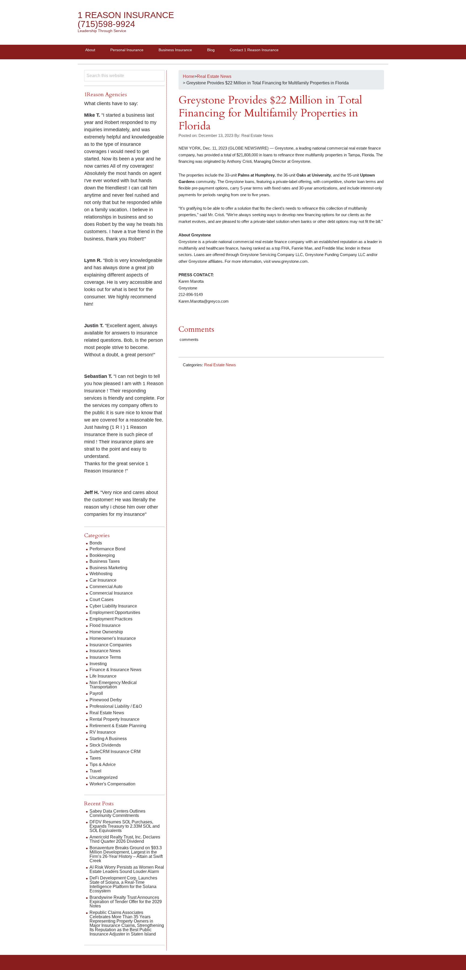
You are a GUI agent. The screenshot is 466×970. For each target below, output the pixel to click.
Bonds (96, 543)
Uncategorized (104, 777)
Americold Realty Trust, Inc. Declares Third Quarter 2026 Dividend (125, 839)
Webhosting (101, 573)
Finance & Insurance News (115, 669)
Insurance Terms (105, 657)
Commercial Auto (106, 586)
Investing (98, 663)
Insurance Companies (111, 645)
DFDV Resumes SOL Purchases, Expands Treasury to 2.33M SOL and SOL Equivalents (125, 826)
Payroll (96, 693)
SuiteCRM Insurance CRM (115, 751)
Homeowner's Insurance (113, 638)
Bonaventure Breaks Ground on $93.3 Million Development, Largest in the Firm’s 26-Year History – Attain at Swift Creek (126, 854)
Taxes (95, 758)
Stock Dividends (105, 745)
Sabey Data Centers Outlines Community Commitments (117, 813)
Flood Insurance (105, 625)
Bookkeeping (102, 555)
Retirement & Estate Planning (118, 725)
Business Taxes (105, 561)
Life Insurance (103, 676)
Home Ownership (106, 632)
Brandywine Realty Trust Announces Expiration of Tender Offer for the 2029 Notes (126, 901)
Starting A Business (108, 738)
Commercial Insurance (111, 593)
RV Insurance (103, 732)
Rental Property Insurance (114, 719)
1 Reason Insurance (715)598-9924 (126, 19)
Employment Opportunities (115, 612)
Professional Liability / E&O (116, 706)
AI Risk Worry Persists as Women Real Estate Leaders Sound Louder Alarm (127, 869)
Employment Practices (111, 619)
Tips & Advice (103, 764)
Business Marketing (108, 567)
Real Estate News (220, 365)
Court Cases (102, 599)
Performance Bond (107, 549)
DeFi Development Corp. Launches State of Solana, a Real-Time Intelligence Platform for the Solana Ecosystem (123, 884)
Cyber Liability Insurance (113, 606)
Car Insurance (103, 580)
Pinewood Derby (106, 700)
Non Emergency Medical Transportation (113, 684)
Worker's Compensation (112, 784)
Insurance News (105, 650)
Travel (95, 771)
